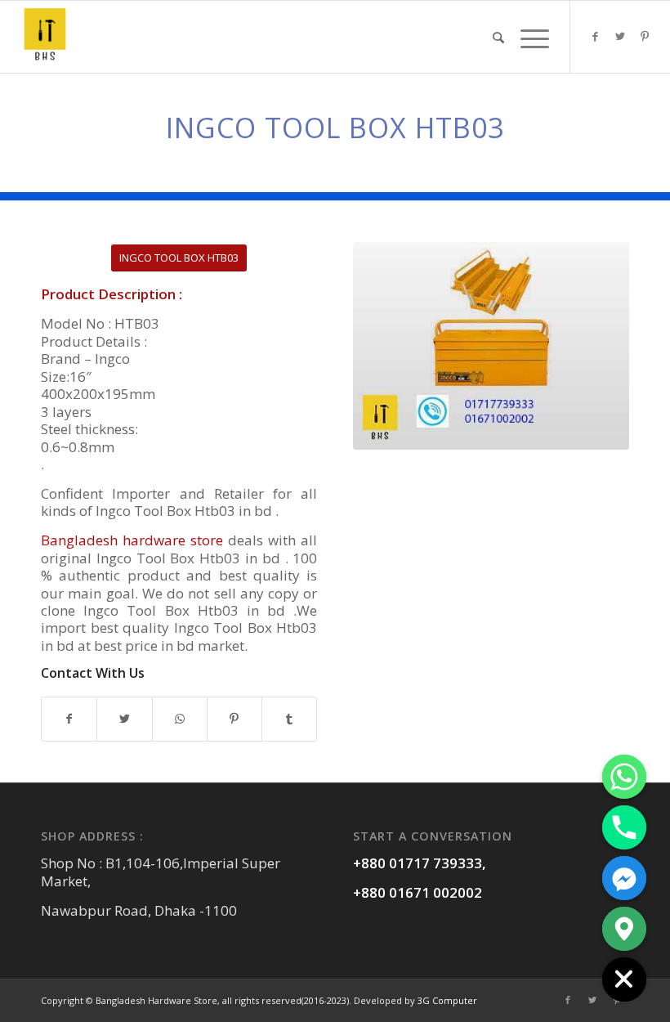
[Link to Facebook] (595, 36)
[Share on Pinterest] (234, 718)
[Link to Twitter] (620, 36)
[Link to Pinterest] (644, 36)
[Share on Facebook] (69, 718)
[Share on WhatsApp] (180, 718)
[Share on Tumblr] (289, 718)
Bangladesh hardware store (132, 540)
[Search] (498, 37)
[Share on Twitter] (124, 718)
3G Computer (447, 1000)
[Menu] (530, 37)
